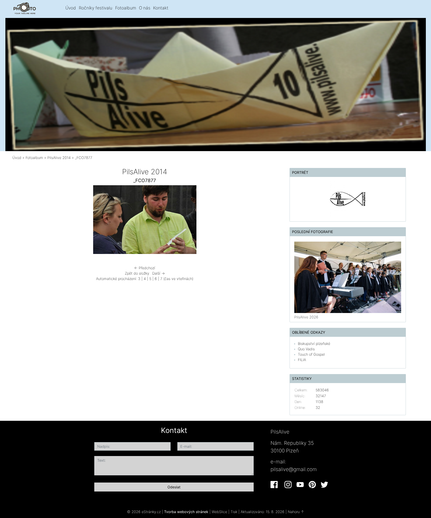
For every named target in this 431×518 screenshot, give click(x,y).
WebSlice (219, 511)
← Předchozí (144, 268)
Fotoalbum (125, 8)
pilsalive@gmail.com (293, 469)
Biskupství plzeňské (314, 343)
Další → (158, 273)
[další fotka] (265, 220)
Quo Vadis (306, 349)
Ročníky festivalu (95, 8)
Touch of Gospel (311, 354)
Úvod (70, 8)
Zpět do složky (137, 273)
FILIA (302, 359)
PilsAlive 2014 (59, 157)
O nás (144, 8)
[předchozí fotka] (24, 220)
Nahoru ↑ (296, 511)
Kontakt (160, 8)
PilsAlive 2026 (306, 317)
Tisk (234, 511)
